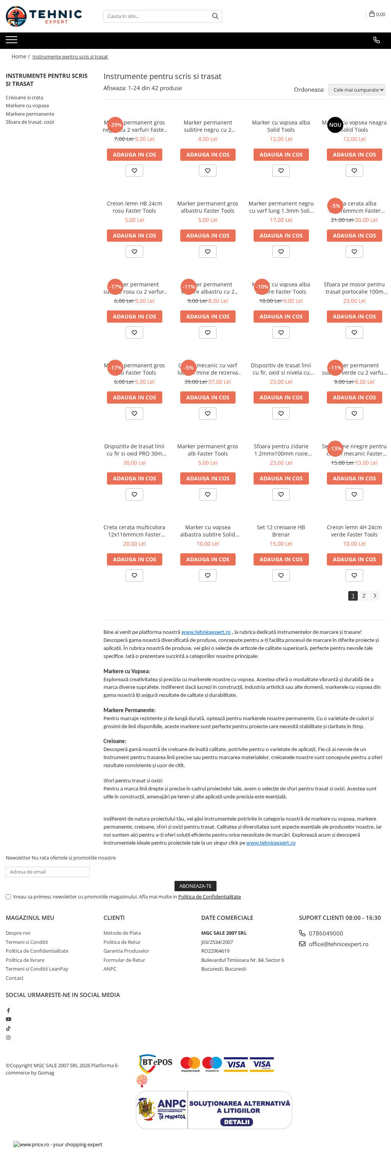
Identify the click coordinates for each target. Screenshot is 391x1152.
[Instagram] (8, 1037)
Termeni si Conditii (27, 942)
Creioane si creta (24, 97)
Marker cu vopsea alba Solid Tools (281, 126)
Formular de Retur (124, 959)
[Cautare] (215, 16)
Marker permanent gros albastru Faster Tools (207, 207)
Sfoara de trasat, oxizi (30, 121)
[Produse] (12, 42)
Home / (21, 56)
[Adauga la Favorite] (134, 171)
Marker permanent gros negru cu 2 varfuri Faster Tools (134, 126)
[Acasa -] (44, 16)
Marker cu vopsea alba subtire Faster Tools (281, 288)
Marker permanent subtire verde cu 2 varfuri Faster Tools (354, 369)
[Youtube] (8, 1019)
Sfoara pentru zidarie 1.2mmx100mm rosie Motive (281, 450)
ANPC (109, 968)
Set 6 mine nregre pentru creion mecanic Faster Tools (354, 450)
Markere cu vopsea (27, 105)
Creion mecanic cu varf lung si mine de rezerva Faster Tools (208, 369)
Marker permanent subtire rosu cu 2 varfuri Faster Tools (134, 288)
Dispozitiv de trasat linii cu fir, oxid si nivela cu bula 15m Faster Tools (281, 369)
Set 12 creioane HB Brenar (281, 530)
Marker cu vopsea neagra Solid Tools (354, 126)
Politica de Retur (122, 942)
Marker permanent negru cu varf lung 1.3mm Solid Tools (281, 207)
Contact (15, 977)
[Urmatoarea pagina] (375, 596)
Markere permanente (30, 113)
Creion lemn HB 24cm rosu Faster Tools (134, 207)
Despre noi (18, 932)
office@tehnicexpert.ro (337, 944)
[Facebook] (8, 1010)
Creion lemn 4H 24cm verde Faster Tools (354, 530)
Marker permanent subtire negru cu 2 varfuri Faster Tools (208, 126)
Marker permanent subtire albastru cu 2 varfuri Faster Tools (207, 288)
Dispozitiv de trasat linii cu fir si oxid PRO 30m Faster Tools (134, 450)
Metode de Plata (122, 932)
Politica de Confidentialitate (209, 896)
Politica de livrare (25, 959)
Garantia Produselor (126, 950)
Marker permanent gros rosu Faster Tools (134, 369)
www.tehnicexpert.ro (206, 632)
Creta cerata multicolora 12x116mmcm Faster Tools (134, 530)
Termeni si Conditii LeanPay (37, 968)
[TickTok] (8, 1028)
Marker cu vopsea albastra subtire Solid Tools (207, 530)
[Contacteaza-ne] (376, 40)
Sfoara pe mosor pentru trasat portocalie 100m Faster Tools (354, 288)
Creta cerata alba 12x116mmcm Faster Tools (354, 207)
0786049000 (325, 933)
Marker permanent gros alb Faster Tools (207, 450)
